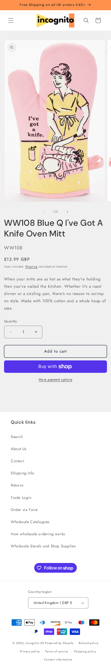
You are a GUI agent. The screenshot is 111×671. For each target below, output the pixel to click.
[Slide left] (44, 212)
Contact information (58, 659)
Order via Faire (24, 509)
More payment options (55, 379)
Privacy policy (30, 651)
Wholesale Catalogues (30, 521)
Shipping (31, 267)
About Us (19, 448)
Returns (17, 485)
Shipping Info (22, 473)
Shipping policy (85, 651)
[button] (11, 20)
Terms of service (56, 651)
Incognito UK (35, 643)
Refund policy (88, 643)
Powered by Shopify (59, 643)
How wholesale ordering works (38, 534)
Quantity (10, 321)
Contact (17, 461)
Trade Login (21, 497)
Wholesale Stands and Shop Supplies (43, 546)
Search (17, 436)
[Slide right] (67, 212)
